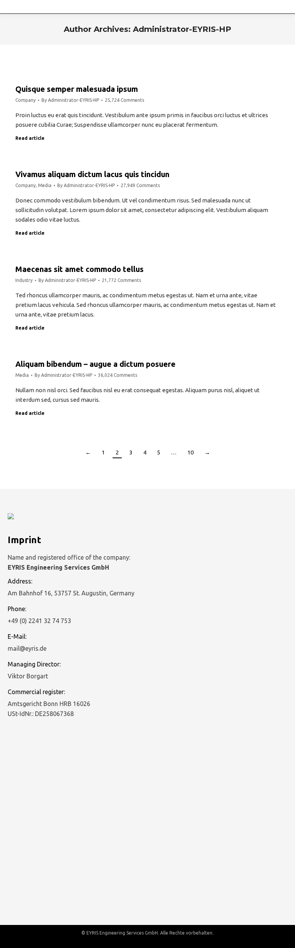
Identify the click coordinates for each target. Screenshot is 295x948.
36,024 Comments (117, 375)
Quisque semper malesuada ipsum (76, 89)
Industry (24, 280)
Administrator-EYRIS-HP (182, 29)
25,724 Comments (124, 100)
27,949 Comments (140, 185)
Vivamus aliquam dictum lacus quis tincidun (92, 174)
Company (25, 100)
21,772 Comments (121, 280)
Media (44, 185)
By (70, 100)
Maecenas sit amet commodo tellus (79, 269)
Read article (30, 138)
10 (190, 452)
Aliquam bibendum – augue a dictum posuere (95, 364)
